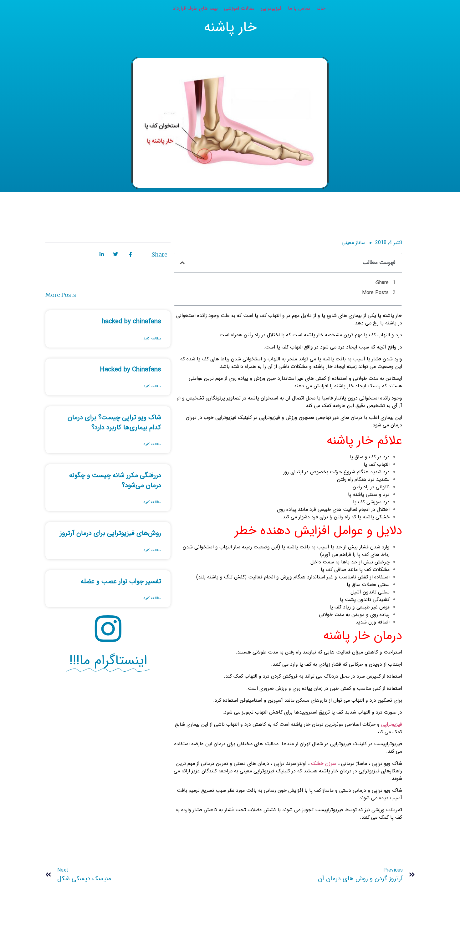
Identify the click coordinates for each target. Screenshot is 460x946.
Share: (382, 283)
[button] (182, 262)
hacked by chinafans (131, 321)
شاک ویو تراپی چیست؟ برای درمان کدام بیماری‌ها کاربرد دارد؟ (114, 422)
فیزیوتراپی (391, 724)
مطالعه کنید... (151, 338)
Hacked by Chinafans (130, 369)
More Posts (375, 293)
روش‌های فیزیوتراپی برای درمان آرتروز (110, 533)
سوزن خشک (323, 763)
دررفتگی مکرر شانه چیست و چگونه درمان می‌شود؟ (115, 480)
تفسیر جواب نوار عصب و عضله (121, 581)
